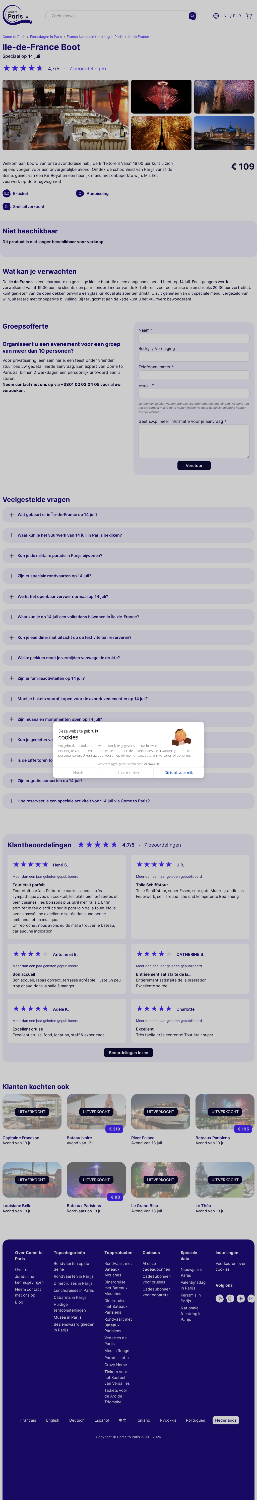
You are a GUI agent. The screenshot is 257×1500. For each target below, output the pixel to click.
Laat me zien (128, 772)
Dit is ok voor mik (179, 772)
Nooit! (78, 772)
